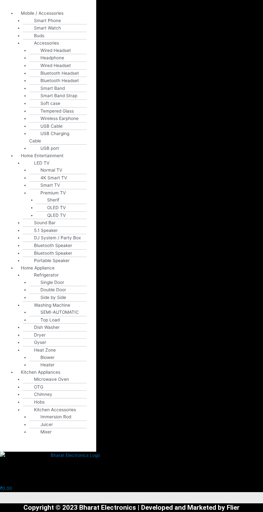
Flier (233, 507)
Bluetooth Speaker (53, 245)
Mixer (46, 431)
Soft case (50, 103)
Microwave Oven (51, 379)
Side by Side (53, 297)
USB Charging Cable (49, 137)
